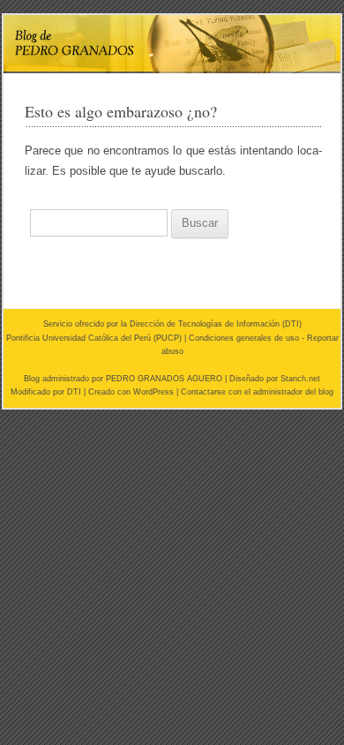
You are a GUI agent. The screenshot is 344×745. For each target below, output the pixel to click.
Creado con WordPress (131, 392)
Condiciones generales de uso (244, 338)
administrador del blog (293, 392)
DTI (292, 324)
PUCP (167, 338)
